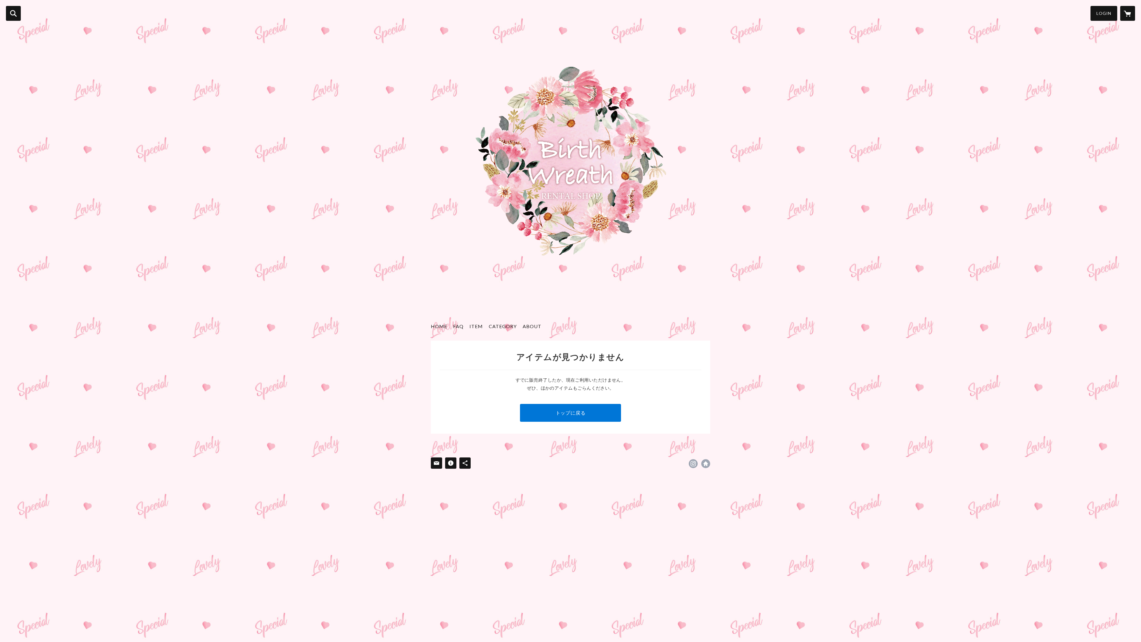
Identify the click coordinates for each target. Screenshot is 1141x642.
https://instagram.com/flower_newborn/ (693, 463)
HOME (439, 326)
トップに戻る (571, 413)
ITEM (476, 326)
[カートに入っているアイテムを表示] (1127, 13)
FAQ (458, 326)
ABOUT (532, 326)
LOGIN (1103, 13)
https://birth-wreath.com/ (705, 463)
